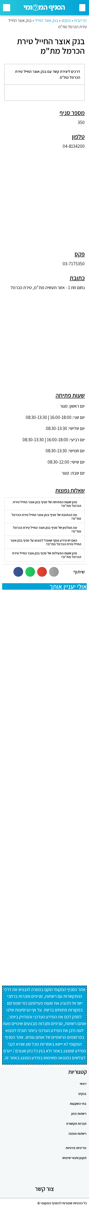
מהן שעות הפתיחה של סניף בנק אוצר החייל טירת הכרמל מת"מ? (47, 504)
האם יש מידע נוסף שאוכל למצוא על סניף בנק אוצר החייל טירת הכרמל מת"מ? (45, 542)
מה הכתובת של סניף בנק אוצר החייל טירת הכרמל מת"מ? (46, 517)
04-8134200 (74, 146)
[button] (82, 7)
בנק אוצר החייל (46, 20)
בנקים (66, 20)
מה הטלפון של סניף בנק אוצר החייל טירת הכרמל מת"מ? (47, 529)
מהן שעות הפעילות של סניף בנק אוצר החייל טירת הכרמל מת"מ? (46, 555)
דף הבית (80, 20)
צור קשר (44, 1189)
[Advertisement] (44, 197)
